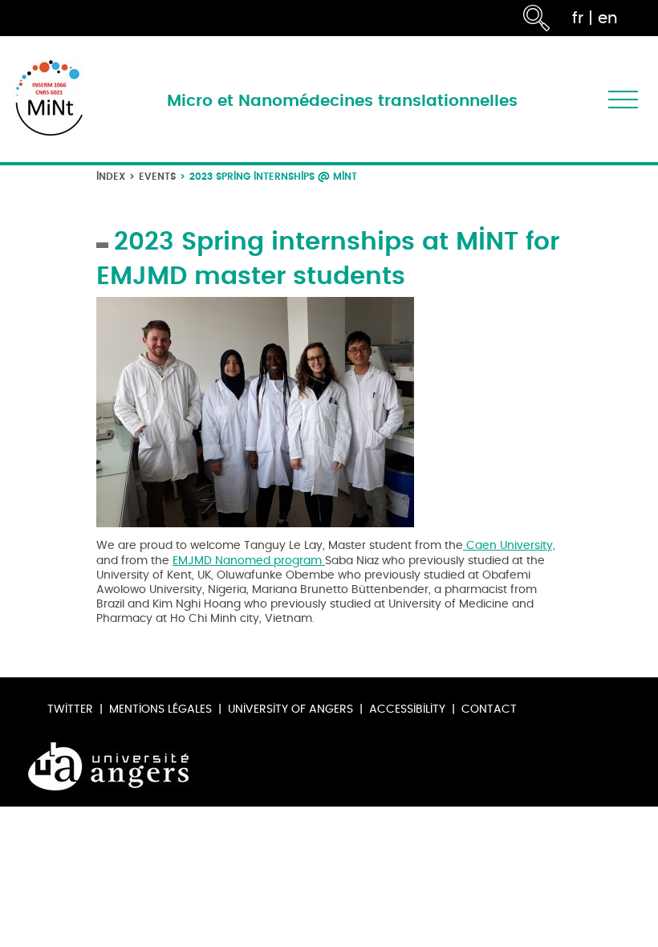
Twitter (70, 709)
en (608, 18)
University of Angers (290, 709)
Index (110, 176)
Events (157, 176)
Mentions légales (160, 709)
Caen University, (509, 545)
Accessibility (407, 709)
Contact (489, 709)
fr (577, 18)
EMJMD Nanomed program (247, 560)
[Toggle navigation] (623, 99)
